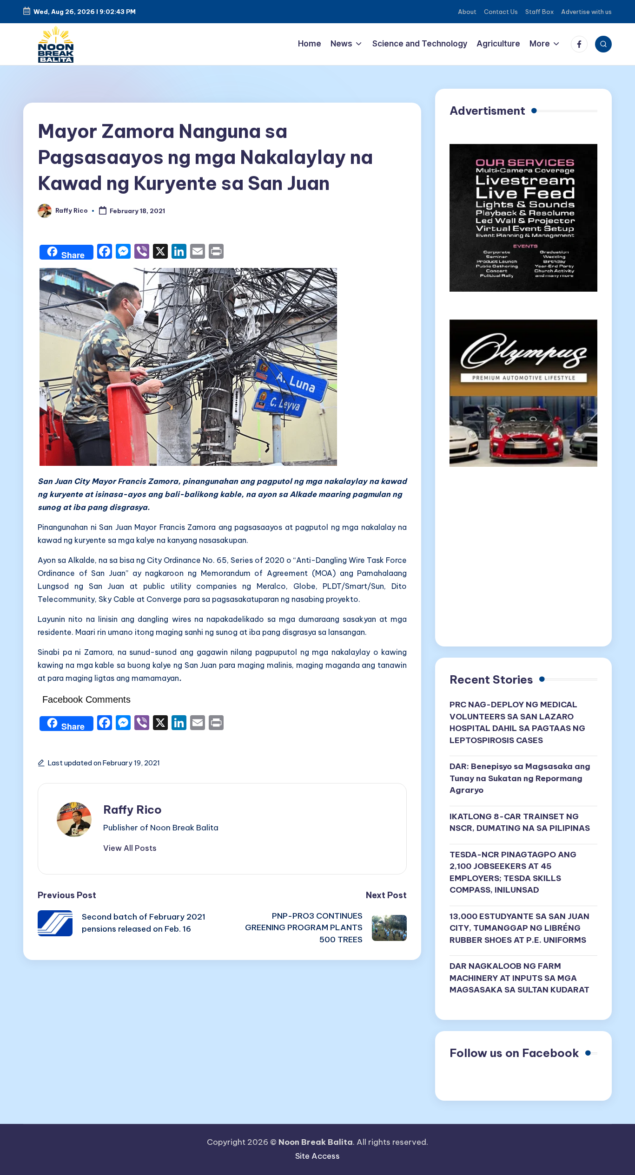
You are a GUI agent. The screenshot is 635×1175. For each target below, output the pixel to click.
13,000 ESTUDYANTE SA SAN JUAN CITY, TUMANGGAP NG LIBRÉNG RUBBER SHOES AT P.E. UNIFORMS (519, 928)
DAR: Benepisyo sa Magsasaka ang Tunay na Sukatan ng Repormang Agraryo (520, 778)
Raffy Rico (132, 809)
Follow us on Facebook (514, 1053)
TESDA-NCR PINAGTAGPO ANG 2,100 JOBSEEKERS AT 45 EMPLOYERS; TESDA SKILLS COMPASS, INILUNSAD (513, 872)
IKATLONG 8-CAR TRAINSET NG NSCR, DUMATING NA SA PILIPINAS (520, 822)
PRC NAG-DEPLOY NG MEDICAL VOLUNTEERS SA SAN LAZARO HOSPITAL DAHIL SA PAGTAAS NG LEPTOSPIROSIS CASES (517, 722)
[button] (130, 848)
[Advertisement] (523, 560)
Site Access (317, 1156)
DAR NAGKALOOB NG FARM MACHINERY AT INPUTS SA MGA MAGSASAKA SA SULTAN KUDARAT (519, 978)
